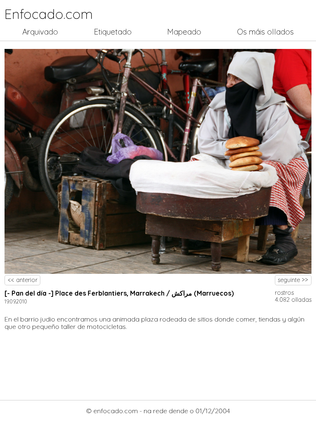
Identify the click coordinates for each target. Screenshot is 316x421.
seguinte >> (293, 280)
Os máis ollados (265, 31)
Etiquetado (113, 31)
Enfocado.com (49, 14)
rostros (284, 292)
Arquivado (40, 31)
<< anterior (22, 280)
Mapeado (184, 31)
